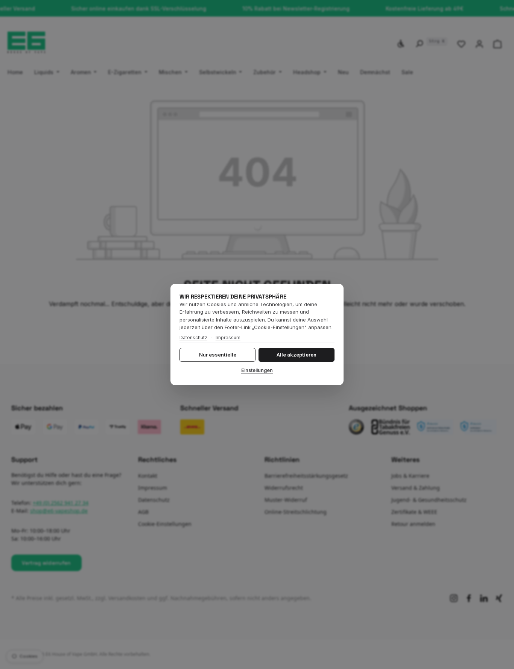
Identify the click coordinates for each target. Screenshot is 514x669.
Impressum (228, 337)
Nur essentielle (217, 355)
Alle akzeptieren (296, 355)
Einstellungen (257, 370)
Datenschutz (193, 337)
